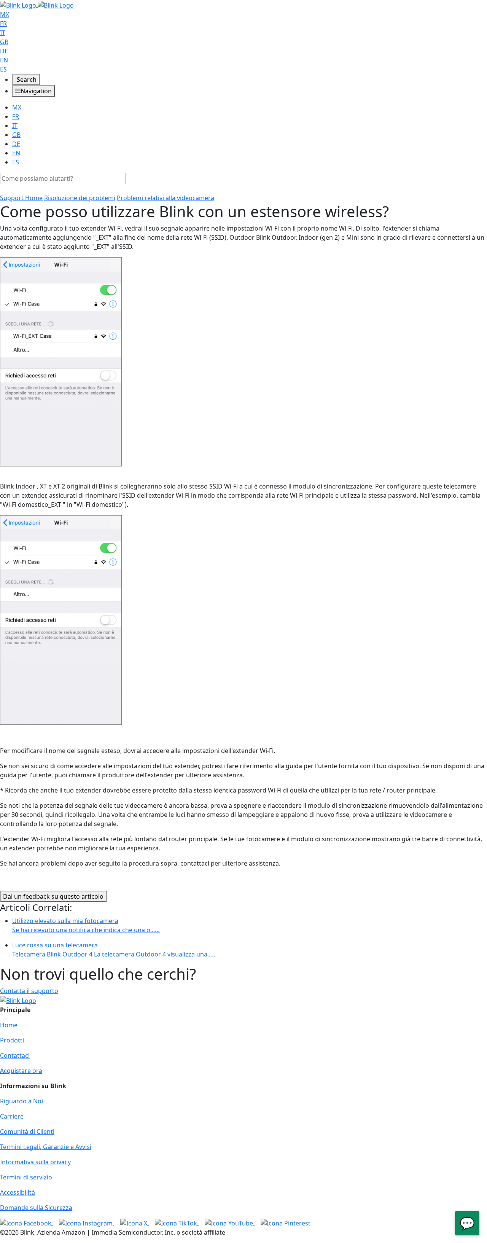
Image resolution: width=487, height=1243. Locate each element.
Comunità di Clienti (27, 1131)
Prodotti (12, 1040)
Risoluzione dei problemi (79, 198)
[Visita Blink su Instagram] (86, 1223)
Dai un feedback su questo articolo (53, 896)
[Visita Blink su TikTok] (177, 1223)
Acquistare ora (21, 1070)
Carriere (12, 1116)
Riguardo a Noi (21, 1101)
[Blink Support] (37, 4)
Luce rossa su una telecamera (114, 949)
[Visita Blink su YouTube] (230, 1223)
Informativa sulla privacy (35, 1162)
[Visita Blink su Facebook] (26, 1223)
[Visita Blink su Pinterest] (285, 1223)
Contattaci (15, 1055)
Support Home (21, 198)
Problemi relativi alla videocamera (165, 198)
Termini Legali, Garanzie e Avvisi (45, 1147)
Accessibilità (17, 1192)
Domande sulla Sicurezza (36, 1207)
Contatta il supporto (29, 991)
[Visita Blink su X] (134, 1223)
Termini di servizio (26, 1177)
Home (9, 1025)
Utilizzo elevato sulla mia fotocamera (86, 925)
